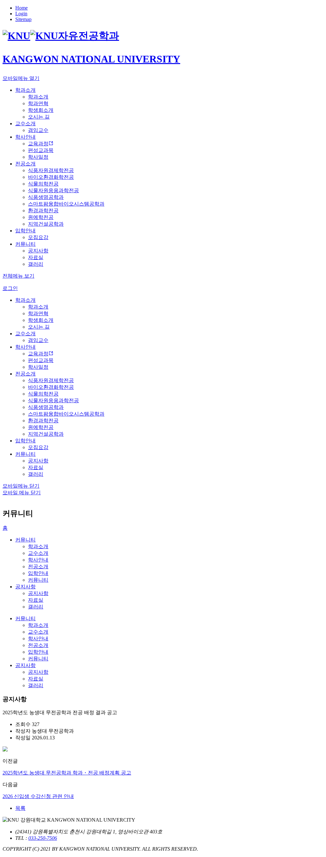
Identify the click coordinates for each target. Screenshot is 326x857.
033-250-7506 (42, 838)
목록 (20, 808)
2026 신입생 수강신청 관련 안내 (38, 796)
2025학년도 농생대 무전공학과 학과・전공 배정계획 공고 (67, 772)
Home (21, 8)
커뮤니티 (25, 539)
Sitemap (23, 19)
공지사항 (25, 586)
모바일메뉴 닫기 (21, 486)
